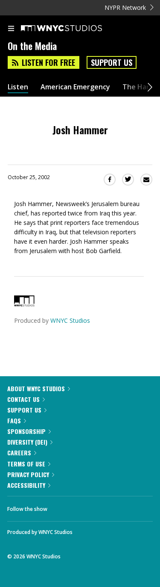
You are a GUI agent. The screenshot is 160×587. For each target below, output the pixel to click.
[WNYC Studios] (24, 304)
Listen (18, 87)
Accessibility (26, 485)
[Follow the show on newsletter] (109, 506)
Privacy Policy (28, 474)
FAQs (14, 420)
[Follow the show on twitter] (86, 506)
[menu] (11, 29)
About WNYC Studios (36, 388)
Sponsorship (26, 431)
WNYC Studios (70, 320)
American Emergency (75, 87)
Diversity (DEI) (27, 441)
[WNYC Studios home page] (72, 28)
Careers (19, 452)
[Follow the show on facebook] (62, 506)
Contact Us (23, 399)
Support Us (111, 62)
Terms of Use (26, 463)
